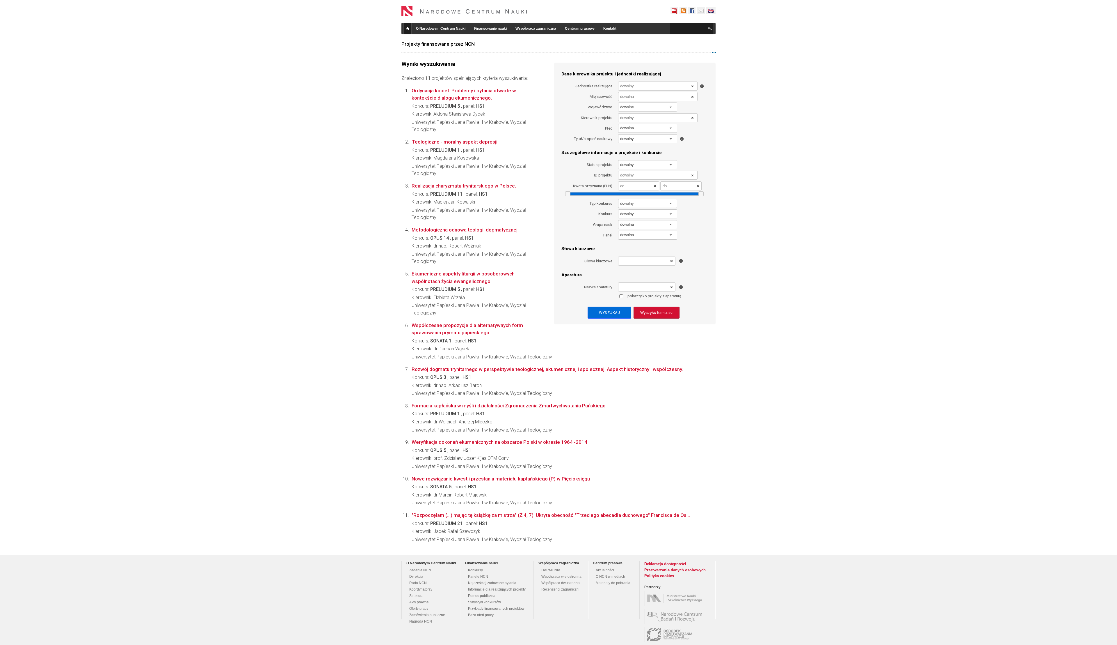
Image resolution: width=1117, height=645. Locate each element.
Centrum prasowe (580, 28)
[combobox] (647, 107)
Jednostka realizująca (593, 86)
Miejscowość (601, 96)
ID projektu (603, 175)
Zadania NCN (420, 570)
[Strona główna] (464, 11)
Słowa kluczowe (598, 261)
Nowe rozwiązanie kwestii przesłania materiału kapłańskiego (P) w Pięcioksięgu (501, 479)
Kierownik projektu (596, 118)
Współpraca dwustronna (560, 583)
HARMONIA (550, 570)
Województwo (600, 107)
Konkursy (475, 570)
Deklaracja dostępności (665, 564)
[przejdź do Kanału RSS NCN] (683, 10)
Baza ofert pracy (481, 615)
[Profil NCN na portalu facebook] (692, 10)
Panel (607, 235)
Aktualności (605, 570)
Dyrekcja (416, 576)
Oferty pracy (418, 608)
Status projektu (599, 164)
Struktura (416, 596)
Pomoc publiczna (481, 596)
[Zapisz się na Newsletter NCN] (701, 10)
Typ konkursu (601, 203)
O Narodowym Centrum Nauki (440, 28)
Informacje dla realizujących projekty (497, 589)
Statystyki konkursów (484, 602)
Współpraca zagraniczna (535, 28)
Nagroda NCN (420, 621)
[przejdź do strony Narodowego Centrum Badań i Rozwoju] (675, 616)
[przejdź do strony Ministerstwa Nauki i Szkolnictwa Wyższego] (675, 598)
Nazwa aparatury (598, 287)
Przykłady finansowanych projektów (496, 608)
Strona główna (407, 28)
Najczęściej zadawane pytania (492, 583)
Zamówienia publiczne (427, 615)
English (711, 10)
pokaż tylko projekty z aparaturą (654, 296)
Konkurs (605, 214)
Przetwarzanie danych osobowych (675, 570)
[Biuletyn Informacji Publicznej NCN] (674, 10)
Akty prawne (419, 602)
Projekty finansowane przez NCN (438, 44)
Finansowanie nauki (490, 28)
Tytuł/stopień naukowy (593, 139)
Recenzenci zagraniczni (560, 589)
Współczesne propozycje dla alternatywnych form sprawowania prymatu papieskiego (467, 329)
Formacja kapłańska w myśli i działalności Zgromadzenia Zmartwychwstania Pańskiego (509, 406)
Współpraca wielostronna (561, 576)
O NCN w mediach (610, 576)
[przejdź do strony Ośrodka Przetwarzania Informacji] (675, 634)
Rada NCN (418, 583)
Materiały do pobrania (613, 583)
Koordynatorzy (420, 589)
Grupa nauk (602, 224)
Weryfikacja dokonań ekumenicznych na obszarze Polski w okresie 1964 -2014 (499, 442)
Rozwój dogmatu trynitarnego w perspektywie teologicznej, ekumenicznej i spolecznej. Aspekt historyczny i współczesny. (547, 369)
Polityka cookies (659, 576)
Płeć (608, 128)
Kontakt (609, 28)
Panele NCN (478, 576)
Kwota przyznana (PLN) (592, 186)
